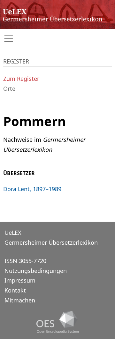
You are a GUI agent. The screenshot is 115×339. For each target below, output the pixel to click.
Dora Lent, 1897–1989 (32, 189)
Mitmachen (19, 300)
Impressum (19, 280)
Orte (9, 88)
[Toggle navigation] (57, 39)
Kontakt (15, 290)
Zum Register (21, 78)
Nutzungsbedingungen (35, 271)
